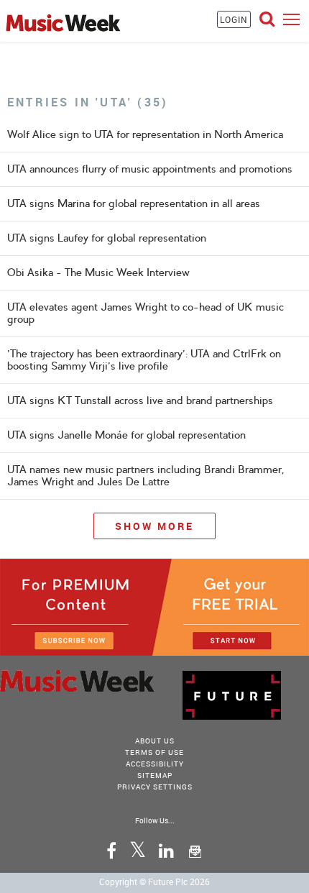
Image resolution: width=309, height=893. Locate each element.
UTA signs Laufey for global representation (106, 238)
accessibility (155, 764)
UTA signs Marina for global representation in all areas (133, 203)
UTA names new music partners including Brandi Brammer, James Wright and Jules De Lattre (145, 475)
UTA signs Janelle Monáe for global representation (126, 435)
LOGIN (234, 19)
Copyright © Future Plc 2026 (154, 881)
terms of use (154, 752)
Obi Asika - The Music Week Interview (98, 272)
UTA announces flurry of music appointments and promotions (149, 168)
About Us (155, 741)
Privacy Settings (155, 787)
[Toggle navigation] (291, 19)
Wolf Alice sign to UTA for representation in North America (145, 134)
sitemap (154, 775)
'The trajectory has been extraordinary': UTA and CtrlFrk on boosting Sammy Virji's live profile (144, 359)
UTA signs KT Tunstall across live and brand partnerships (140, 400)
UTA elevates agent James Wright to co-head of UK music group (145, 313)
